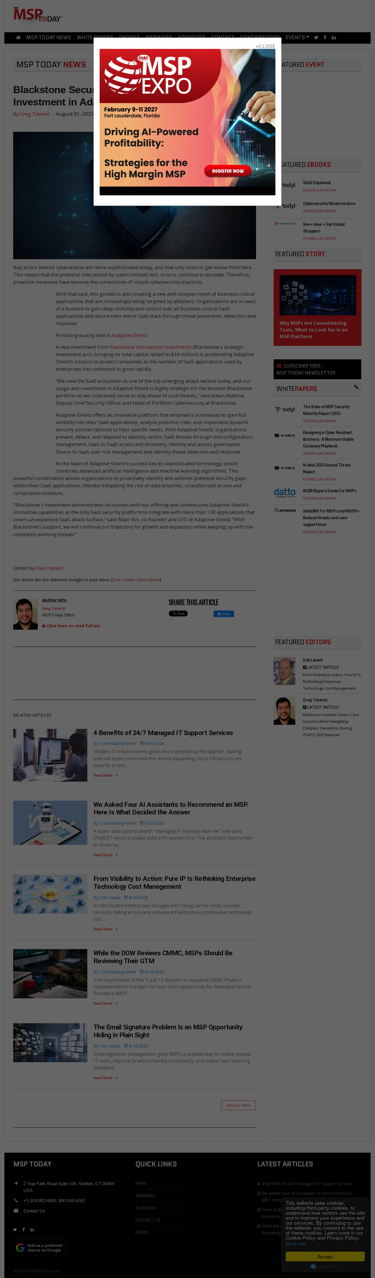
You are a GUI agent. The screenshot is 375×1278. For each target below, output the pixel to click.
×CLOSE (265, 46)
